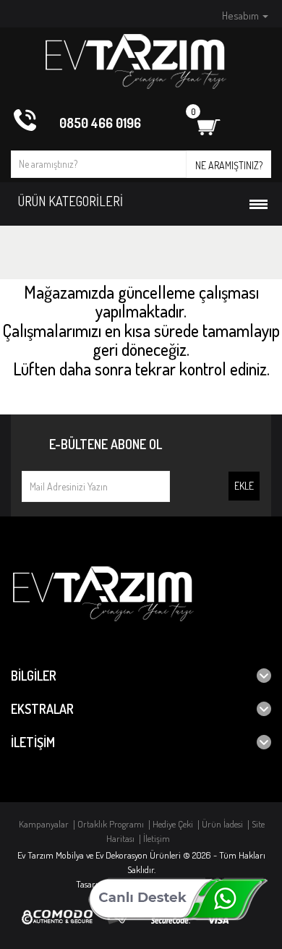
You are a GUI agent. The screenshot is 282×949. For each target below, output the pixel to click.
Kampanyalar (44, 824)
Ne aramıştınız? (228, 165)
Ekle (244, 486)
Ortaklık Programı (110, 824)
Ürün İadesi (222, 824)
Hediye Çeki (173, 824)
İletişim (156, 838)
